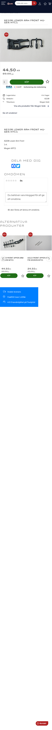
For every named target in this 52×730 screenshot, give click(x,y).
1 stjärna (6, 180)
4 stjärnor (13, 180)
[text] (26, 70)
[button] (3, 3)
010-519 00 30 (10, 8)
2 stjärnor (9, 180)
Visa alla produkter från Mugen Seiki (30, 106)
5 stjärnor (16, 180)
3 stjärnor (11, 180)
